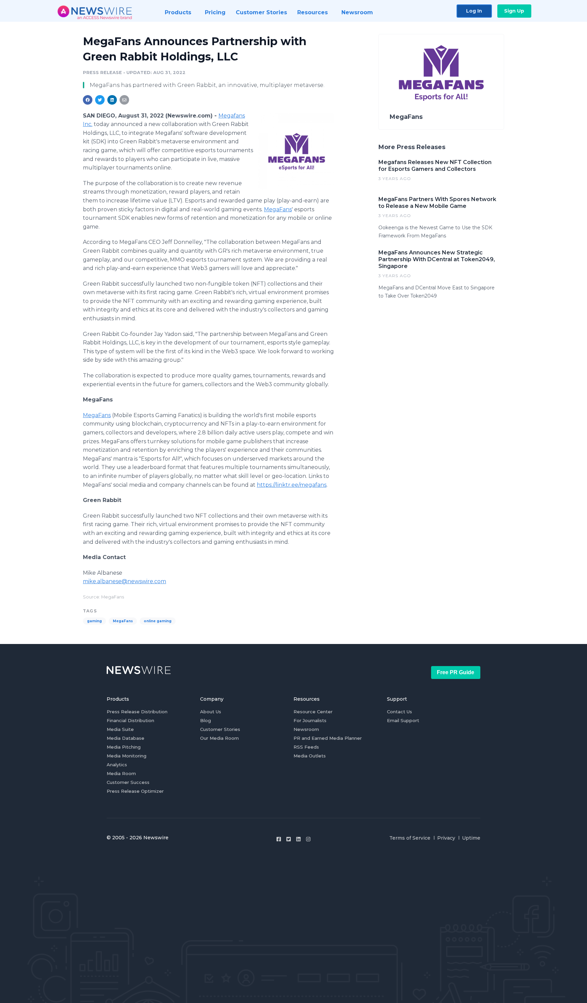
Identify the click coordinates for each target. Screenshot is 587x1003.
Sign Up (514, 11)
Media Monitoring (126, 755)
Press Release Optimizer (135, 791)
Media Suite (120, 729)
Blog (205, 720)
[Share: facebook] (88, 100)
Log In (474, 11)
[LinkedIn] (298, 839)
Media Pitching (124, 747)
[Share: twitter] (100, 100)
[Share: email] (124, 100)
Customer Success (128, 782)
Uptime (471, 838)
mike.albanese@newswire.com (124, 581)
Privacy (446, 838)
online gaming (158, 621)
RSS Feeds (306, 747)
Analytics (117, 764)
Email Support (403, 720)
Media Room (121, 773)
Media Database (125, 738)
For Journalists (310, 720)
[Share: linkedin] (112, 100)
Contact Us (399, 711)
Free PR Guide (455, 672)
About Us (210, 711)
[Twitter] (288, 839)
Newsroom (306, 729)
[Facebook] (279, 839)
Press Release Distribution (137, 711)
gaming (94, 621)
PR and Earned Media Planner (328, 738)
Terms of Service (409, 838)
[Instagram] (308, 839)
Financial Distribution (130, 720)
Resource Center (313, 711)
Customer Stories (220, 729)
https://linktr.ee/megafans (291, 485)
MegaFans (278, 209)
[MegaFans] (296, 151)
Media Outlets (310, 755)
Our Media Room (219, 738)
